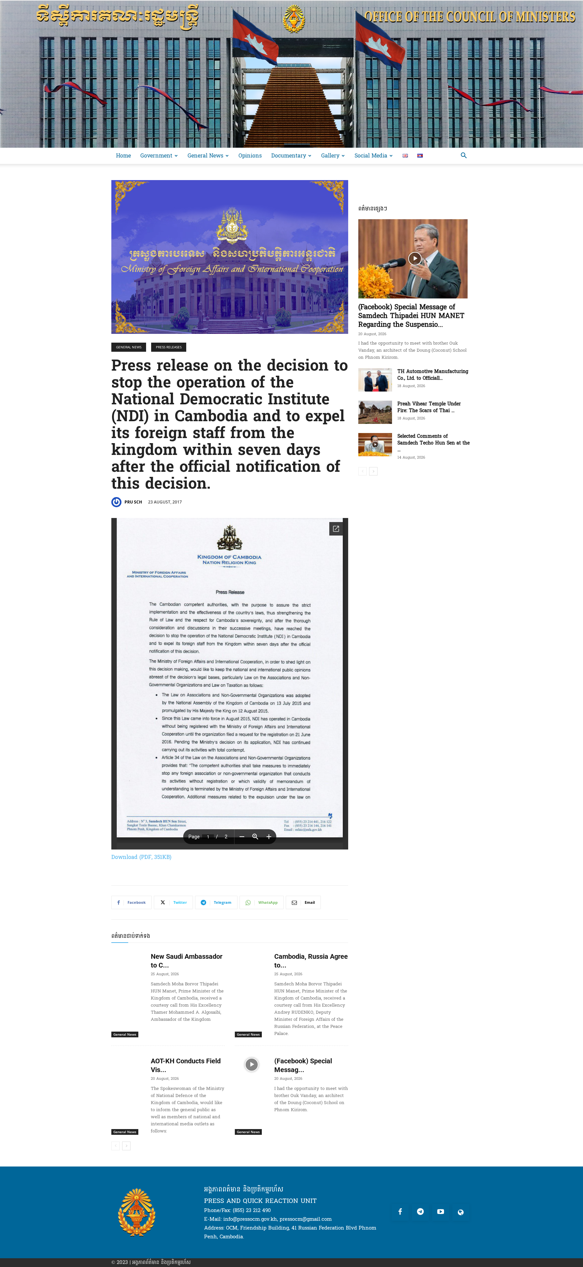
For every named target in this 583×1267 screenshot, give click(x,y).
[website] (460, 1212)
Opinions (250, 156)
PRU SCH (133, 502)
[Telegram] (420, 1212)
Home (123, 156)
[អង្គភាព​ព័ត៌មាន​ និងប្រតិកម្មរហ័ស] (291, 74)
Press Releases (169, 347)
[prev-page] (115, 1146)
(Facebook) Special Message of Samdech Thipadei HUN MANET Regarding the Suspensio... (411, 316)
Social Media (371, 156)
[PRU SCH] (117, 502)
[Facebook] (400, 1212)
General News (205, 156)
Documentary (288, 156)
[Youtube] (440, 1212)
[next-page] (126, 1146)
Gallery (330, 156)
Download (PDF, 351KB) (141, 857)
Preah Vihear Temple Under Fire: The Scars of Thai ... (429, 407)
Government (156, 156)
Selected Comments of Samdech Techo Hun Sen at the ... (433, 443)
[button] (463, 156)
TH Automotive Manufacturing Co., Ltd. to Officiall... (432, 374)
